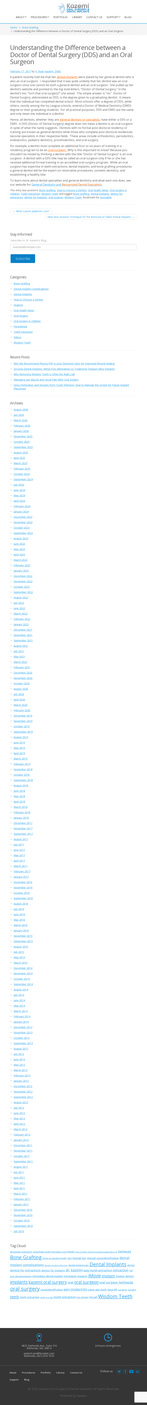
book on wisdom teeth (54, 1258)
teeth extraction (29, 1297)
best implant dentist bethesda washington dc (96, 1252)
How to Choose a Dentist (71, 190)
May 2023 (19, 549)
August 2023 (21, 538)
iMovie (94, 1275)
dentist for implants (35, 197)
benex (71, 1251)
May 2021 (19, 656)
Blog (127, 17)
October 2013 (22, 1038)
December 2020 (23, 672)
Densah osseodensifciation (103, 1258)
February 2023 (22, 565)
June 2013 (19, 1059)
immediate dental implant (47, 1276)
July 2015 (19, 952)
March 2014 (20, 1011)
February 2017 (22, 871)
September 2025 (23, 447)
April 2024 (19, 501)
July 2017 (19, 844)
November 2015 (23, 936)
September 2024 (23, 479)
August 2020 (21, 689)
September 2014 (23, 984)
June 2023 (19, 543)
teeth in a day (46, 1297)
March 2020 (20, 705)
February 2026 (22, 425)
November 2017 (23, 828)
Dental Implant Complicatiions (31, 289)
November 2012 (23, 1091)
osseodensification (52, 1289)
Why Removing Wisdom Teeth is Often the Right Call (44, 374)
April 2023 (19, 554)
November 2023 (23, 522)
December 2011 (23, 1145)
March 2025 (20, 463)
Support (112, 17)
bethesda (124, 1252)
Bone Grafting (30, 27)
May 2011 (19, 1183)
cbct (69, 1258)
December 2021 (23, 629)
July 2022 (19, 603)
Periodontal (20, 326)
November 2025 (23, 436)
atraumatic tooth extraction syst (50, 1251)
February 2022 (22, 619)
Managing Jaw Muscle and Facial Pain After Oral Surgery (46, 379)
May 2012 (19, 1118)
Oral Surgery (21, 315)
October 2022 (22, 586)
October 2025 (22, 441)
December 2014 (23, 968)
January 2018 (21, 817)
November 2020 (23, 678)
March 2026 (20, 420)
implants (19, 1282)
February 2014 (22, 1016)
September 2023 (23, 533)
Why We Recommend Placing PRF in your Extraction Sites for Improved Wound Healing (64, 363)
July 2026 (19, 415)
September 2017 (23, 834)
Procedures (39, 17)
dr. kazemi (74, 1270)
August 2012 (21, 1102)
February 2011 (22, 1199)
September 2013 (23, 1043)
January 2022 (21, 624)
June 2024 (19, 490)
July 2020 (19, 694)
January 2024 (21, 511)
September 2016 (23, 898)
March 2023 (20, 560)
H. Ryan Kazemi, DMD (48, 71)
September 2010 (23, 1226)
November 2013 (23, 1032)
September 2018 (23, 780)
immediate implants (75, 1276)
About (20, 17)
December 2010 (23, 1209)
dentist (131, 1265)
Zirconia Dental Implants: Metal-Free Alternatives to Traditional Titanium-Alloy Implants (64, 369)
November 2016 (23, 887)
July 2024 (19, 484)
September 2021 (23, 640)
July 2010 (19, 1231)
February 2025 (22, 468)
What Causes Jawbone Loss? (31, 211)
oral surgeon (55, 197)
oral (71, 1282)
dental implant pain (78, 1265)
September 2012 (23, 1097)
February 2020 (22, 710)
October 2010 (22, 1220)
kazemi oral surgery (48, 1282)
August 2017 (21, 839)
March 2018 (20, 807)
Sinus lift (112, 1289)
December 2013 (23, 1027)
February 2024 (22, 506)
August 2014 (21, 989)
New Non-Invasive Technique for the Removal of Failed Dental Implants (91, 217)
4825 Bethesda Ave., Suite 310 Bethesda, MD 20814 (39, 1347)
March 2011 (20, 1193)
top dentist (82, 1297)
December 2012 (23, 1086)
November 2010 (23, 1215)
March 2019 (20, 758)
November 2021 (23, 635)
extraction (121, 1270)
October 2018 (22, 774)
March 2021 (20, 662)
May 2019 (19, 748)
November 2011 (23, 1150)
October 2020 (22, 683)
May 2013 (19, 1064)
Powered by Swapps (73, 1396)
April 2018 (19, 801)
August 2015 (21, 946)
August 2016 (21, 903)
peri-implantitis (75, 1289)
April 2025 (19, 458)
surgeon (122, 1289)
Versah (93, 1297)
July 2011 (19, 1172)
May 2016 (19, 919)
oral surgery (25, 1288)
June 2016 (19, 914)
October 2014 (22, 979)
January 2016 (21, 930)
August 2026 (21, 409)
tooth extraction (65, 1297)
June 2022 (19, 608)
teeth (14, 1296)
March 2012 (20, 1129)
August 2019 (21, 737)
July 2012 (19, 1107)
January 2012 (21, 1140)
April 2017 (19, 860)
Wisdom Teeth (49, 193)
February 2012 (22, 1134)
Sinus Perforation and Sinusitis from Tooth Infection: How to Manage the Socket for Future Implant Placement (71, 386)
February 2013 (22, 1075)
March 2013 (20, 1070)
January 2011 (21, 1204)
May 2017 (19, 855)
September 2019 (23, 731)
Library (77, 17)
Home (13, 27)
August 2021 (21, 646)
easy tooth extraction (97, 1270)
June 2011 (19, 1177)
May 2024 (19, 495)
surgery (132, 1289)
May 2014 (19, 1005)
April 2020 (19, 699)
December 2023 (23, 517)
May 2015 (19, 957)
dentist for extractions (25, 1270)
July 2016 (19, 909)
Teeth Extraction (30, 193)
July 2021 (19, 651)
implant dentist (125, 1276)
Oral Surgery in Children (27, 321)
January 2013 (21, 1081)
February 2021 (22, 667)
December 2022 (23, 576)
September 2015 (23, 941)
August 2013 (21, 1048)
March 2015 (20, 962)
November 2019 (23, 721)
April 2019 (19, 753)
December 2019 (23, 715)
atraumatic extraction (21, 1251)
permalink (106, 197)
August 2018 (21, 785)
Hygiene (18, 305)
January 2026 (21, 431)
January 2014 (21, 1021)
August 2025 (21, 452)
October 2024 (22, 474)
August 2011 (21, 1167)
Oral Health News (98, 190)
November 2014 (23, 973)
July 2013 (19, 1054)
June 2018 (19, 791)
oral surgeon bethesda (116, 1282)
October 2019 (22, 726)
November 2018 (23, 769)
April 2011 (19, 1188)
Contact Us (94, 17)
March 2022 (20, 613)
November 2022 (23, 581)
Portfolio (60, 17)
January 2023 (21, 570)
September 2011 (23, 1161)
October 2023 (22, 527)
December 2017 (23, 823)
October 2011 (22, 1156)
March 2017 (20, 866)
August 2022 (21, 597)
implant (108, 1275)
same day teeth (97, 1289)
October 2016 (22, 893)
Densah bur (79, 1258)
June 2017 (19, 850)
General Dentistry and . (67, 185)
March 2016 (20, 925)
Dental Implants (100, 193)
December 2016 (23, 882)
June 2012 (19, 1113)
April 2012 (19, 1124)
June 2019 (19, 742)
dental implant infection (56, 1265)
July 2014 (19, 995)
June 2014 (19, 1000)
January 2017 (21, 876)
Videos (17, 337)
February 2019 (22, 764)
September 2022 (23, 592)
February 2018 (22, 812)
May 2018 (19, 796)
